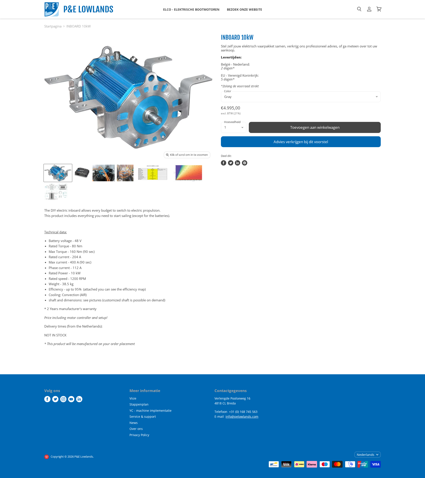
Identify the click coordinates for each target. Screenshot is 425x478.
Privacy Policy (139, 435)
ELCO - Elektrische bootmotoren (191, 9)
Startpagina (53, 26)
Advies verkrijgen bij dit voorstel (301, 141)
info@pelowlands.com (242, 416)
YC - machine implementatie (150, 410)
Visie (132, 398)
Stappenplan (139, 404)
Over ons (136, 429)
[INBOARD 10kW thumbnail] (58, 173)
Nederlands (365, 455)
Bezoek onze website (244, 9)
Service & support (142, 416)
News (133, 423)
